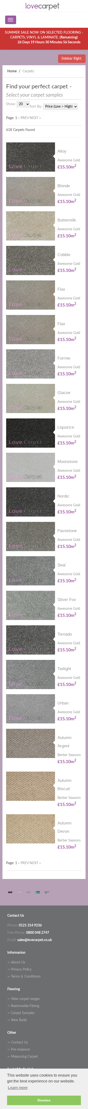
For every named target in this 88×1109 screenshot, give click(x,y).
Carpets (28, 71)
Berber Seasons (69, 755)
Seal (61, 565)
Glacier (64, 392)
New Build (19, 1020)
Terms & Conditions (26, 976)
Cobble (63, 254)
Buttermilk (66, 220)
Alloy (61, 151)
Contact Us (19, 1042)
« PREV (24, 118)
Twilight (64, 668)
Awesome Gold (68, 160)
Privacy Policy (21, 969)
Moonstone (67, 461)
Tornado (64, 634)
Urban (62, 703)
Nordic (63, 496)
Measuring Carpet (24, 1056)
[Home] (44, 6)
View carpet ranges (25, 999)
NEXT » (35, 118)
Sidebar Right (71, 58)
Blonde (63, 186)
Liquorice (65, 427)
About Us (18, 962)
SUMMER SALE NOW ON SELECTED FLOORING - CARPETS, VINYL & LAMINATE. (44, 37)
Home (12, 71)
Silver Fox (66, 599)
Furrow (63, 358)
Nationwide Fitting (25, 1006)
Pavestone (67, 530)
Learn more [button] (18, 1088)
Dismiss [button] (44, 1100)
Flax (61, 289)
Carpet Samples (22, 1013)
